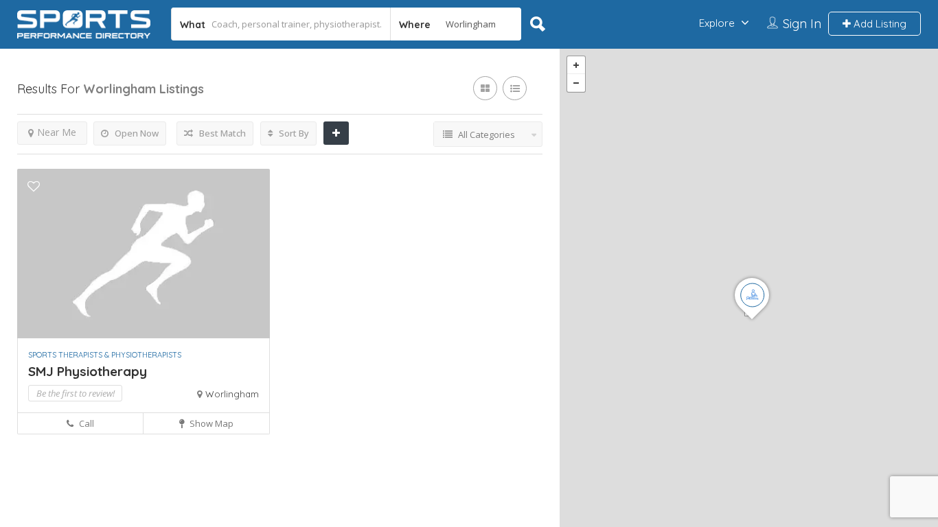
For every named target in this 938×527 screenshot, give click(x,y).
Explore (717, 23)
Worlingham (232, 393)
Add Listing (878, 23)
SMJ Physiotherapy (87, 371)
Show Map (210, 423)
